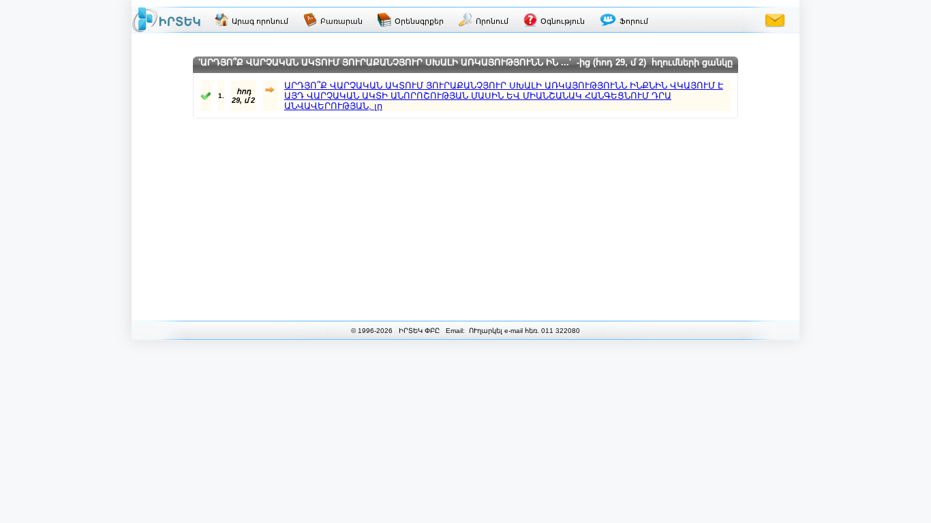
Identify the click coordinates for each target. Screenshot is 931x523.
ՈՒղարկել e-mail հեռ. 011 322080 (523, 330)
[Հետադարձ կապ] (775, 20)
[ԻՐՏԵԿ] (166, 19)
